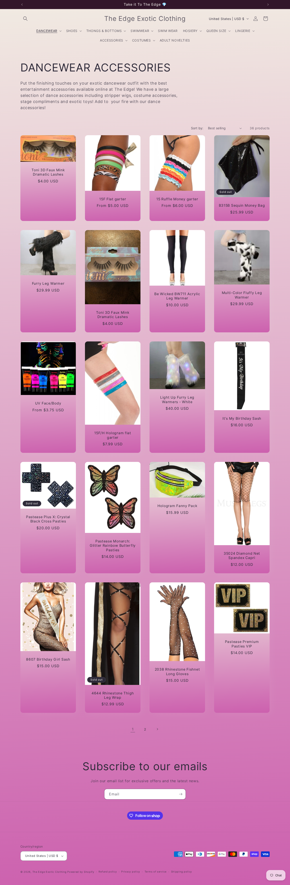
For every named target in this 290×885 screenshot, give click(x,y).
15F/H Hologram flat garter (112, 435)
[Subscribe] (181, 794)
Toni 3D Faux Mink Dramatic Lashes (48, 172)
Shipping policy (181, 871)
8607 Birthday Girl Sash (48, 659)
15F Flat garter (112, 199)
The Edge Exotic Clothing (50, 871)
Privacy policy (130, 871)
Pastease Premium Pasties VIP (242, 644)
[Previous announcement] (22, 4)
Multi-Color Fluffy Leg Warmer (242, 295)
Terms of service (156, 871)
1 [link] (133, 729)
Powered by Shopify (80, 871)
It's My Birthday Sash (241, 418)
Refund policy (108, 871)
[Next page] (157, 729)
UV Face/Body (48, 403)
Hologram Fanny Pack (177, 506)
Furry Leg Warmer (48, 283)
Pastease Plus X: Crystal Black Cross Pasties (48, 519)
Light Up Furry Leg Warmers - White (177, 399)
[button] (25, 19)
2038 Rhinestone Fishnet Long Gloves (177, 671)
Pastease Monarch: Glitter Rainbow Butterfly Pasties (113, 545)
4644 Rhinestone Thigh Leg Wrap (113, 695)
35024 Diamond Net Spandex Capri (242, 555)
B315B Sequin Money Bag (242, 205)
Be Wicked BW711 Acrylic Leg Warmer (177, 296)
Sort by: (197, 128)
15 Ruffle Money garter (177, 199)
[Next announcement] (268, 4)
